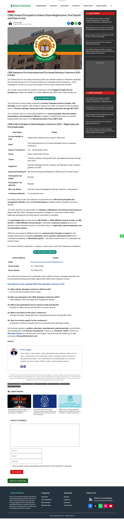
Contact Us (67, 499)
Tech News (76, 6)
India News (44, 497)
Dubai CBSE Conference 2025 (41, 383)
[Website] (24, 366)
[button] (111, 5)
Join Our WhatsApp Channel (46, 98)
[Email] (21, 366)
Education (53, 6)
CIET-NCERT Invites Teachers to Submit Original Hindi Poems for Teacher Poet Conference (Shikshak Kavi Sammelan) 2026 (99, 20)
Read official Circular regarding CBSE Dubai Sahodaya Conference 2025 (36, 284)
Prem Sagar (18, 22)
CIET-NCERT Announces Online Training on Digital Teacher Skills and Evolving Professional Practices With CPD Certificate (44, 412)
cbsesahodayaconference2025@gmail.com (46, 262)
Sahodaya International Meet (14, 386)
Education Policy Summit (54, 383)
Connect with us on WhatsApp (46, 252)
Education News (46, 505)
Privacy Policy (68, 505)
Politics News (88, 6)
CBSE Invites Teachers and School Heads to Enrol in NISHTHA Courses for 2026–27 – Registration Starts (70, 411)
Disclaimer (67, 502)
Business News (101, 6)
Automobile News (46, 499)
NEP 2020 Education (65, 383)
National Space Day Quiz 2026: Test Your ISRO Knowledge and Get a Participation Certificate (19, 411)
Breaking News (41, 6)
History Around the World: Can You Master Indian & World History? (99, 43)
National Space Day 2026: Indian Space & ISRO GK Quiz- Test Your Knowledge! (100, 36)
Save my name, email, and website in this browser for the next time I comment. (42, 466)
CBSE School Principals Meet (27, 383)
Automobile (65, 6)
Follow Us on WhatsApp (18, 481)
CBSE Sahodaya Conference (14, 383)
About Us (66, 497)
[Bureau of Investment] (20, 5)
